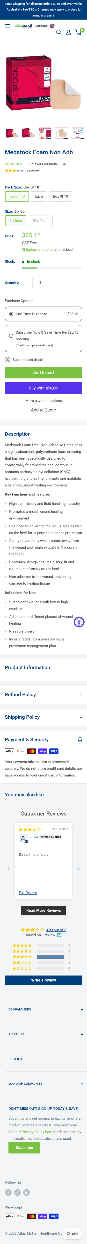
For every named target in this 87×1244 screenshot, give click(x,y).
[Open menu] (7, 26)
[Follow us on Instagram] (17, 1192)
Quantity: (12, 283)
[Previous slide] (9, 868)
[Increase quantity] (53, 283)
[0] (78, 32)
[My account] (68, 32)
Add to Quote (43, 409)
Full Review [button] (28, 893)
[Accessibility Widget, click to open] (79, 622)
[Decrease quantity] (27, 283)
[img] (30, 829)
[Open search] (59, 32)
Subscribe (24, 1147)
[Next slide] (78, 868)
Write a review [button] (43, 980)
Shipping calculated (37, 249)
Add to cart (43, 372)
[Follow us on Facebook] (8, 1192)
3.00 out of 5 (56, 930)
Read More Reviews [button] (43, 910)
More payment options (43, 401)
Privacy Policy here (37, 1132)
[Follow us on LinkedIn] (26, 1192)
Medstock (13, 164)
